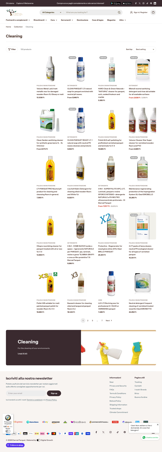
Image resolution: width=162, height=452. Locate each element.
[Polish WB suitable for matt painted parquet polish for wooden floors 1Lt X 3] (50, 282)
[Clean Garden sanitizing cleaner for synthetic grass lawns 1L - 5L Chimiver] (50, 120)
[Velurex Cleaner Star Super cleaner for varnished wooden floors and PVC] (142, 120)
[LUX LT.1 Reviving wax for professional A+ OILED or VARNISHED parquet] (111, 282)
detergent (133, 85)
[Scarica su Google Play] (115, 3)
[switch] (8, 431)
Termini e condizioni (34, 400)
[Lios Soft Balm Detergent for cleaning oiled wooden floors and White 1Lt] (81, 168)
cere (100, 300)
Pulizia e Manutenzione (46, 85)
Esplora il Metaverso (24, 3)
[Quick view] (60, 60)
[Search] (119, 12)
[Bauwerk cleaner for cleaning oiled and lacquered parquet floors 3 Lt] (81, 282)
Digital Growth (47, 440)
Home (8, 27)
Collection (18, 27)
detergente (72, 85)
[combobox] (81, 12)
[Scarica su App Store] (127, 3)
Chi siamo (10, 3)
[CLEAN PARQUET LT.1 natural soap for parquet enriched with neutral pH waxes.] (81, 68)
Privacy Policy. (51, 400)
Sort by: (129, 49)
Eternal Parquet (18, 440)
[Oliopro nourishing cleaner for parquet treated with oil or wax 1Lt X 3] (50, 225)
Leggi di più (22, 353)
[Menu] (12, 415)
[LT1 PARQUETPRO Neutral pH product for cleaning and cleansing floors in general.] (50, 168)
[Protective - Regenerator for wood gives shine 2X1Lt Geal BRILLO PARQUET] (111, 225)
